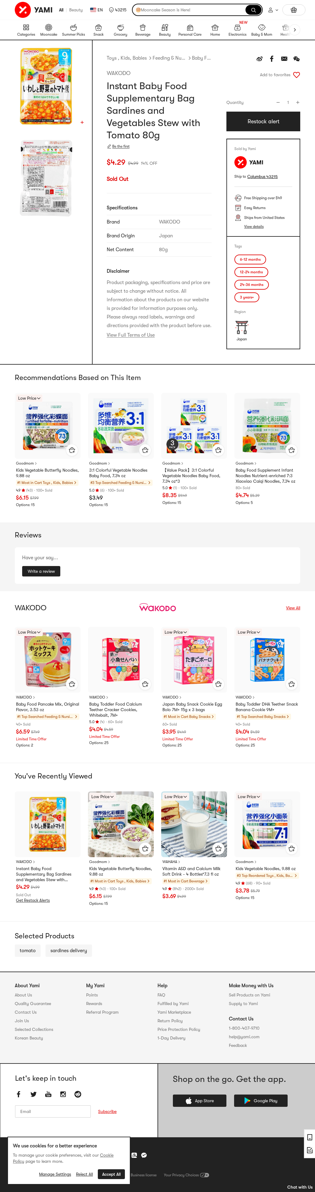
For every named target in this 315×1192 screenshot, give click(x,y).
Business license (144, 1175)
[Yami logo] (34, 10)
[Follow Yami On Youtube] (48, 1094)
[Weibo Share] (259, 58)
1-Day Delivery (171, 1038)
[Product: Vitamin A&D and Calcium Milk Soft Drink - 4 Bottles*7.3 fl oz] (194, 824)
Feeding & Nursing (169, 58)
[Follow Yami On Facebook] (18, 1094)
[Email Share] (284, 58)
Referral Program (102, 1012)
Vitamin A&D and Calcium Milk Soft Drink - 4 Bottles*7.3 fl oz (191, 871)
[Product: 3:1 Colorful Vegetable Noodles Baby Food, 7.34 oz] (121, 426)
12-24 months (251, 272)
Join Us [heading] (22, 1020)
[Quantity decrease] (278, 102)
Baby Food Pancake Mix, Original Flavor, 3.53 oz (47, 707)
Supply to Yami (243, 1003)
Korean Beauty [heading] (29, 1038)
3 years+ (247, 297)
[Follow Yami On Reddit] (78, 1094)
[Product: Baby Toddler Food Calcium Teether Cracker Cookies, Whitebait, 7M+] (121, 660)
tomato (28, 950)
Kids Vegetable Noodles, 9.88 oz (266, 868)
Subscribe (107, 1111)
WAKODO (118, 73)
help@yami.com (244, 1036)
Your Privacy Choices (181, 1175)
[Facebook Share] (272, 58)
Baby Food (202, 58)
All (61, 9)
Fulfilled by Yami (173, 1003)
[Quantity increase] (297, 102)
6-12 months (250, 259)
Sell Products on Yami (249, 994)
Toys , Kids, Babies (127, 58)
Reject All (84, 1174)
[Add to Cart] (72, 450)
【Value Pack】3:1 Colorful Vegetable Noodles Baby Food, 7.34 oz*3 (191, 476)
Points (92, 994)
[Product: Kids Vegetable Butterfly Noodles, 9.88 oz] (48, 426)
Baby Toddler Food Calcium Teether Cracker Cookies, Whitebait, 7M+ (115, 710)
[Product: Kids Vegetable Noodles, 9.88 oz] (267, 824)
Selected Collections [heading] (34, 1029)
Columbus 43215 (262, 176)
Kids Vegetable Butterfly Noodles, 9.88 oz (47, 473)
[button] (118, 10)
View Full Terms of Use (131, 335)
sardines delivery (68, 950)
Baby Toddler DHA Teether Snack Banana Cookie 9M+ (267, 707)
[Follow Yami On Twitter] (33, 1094)
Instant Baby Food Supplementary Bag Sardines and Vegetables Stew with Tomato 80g (43, 874)
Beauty (76, 9)
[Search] (253, 10)
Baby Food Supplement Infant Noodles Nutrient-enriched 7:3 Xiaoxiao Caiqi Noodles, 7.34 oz (265, 476)
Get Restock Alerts (33, 900)
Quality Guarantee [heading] (33, 1003)
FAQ (161, 994)
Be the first (121, 146)
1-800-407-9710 (244, 1028)
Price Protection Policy (179, 1029)
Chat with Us (300, 1187)
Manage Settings (55, 1174)
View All (293, 607)
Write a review (41, 571)
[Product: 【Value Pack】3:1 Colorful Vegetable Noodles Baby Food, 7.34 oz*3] (194, 426)
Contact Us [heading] (26, 1012)
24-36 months (251, 285)
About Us (23, 994)
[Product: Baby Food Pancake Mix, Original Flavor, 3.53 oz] (48, 660)
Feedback (238, 1045)
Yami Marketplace (174, 1012)
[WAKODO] (157, 608)
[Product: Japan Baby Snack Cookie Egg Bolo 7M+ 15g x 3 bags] (194, 660)
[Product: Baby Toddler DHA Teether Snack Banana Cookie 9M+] (267, 660)
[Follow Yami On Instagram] (63, 1094)
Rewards (94, 1003)
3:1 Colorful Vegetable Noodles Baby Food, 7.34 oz (118, 473)
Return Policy (170, 1020)
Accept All (111, 1174)
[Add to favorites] (296, 74)
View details (254, 226)
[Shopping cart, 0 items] (293, 9)
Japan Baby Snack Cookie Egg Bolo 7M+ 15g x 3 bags (192, 707)
